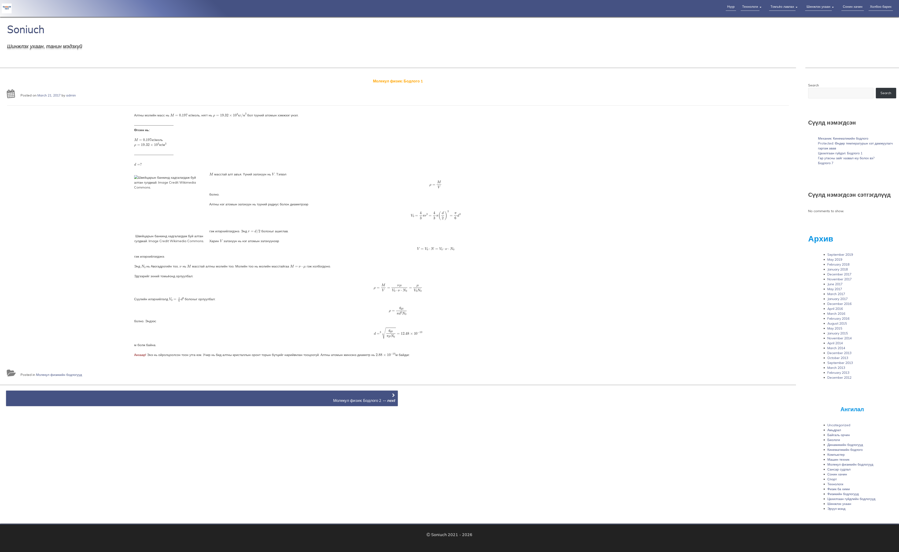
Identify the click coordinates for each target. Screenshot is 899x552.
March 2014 (836, 348)
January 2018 (837, 269)
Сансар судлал (839, 469)
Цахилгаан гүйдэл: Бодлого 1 (840, 153)
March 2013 (836, 368)
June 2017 (835, 284)
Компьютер (836, 454)
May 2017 (834, 289)
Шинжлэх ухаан (818, 6)
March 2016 (836, 313)
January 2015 (837, 333)
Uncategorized (838, 425)
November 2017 (839, 279)
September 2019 (840, 254)
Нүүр (731, 6)
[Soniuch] (83, 8)
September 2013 (840, 363)
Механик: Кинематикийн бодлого (843, 138)
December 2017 (839, 274)
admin (71, 95)
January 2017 (837, 299)
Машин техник (838, 459)
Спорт (832, 479)
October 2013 (837, 358)
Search (813, 85)
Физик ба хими (838, 489)
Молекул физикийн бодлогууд (59, 375)
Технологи (750, 6)
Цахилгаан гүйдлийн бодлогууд (851, 499)
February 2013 (838, 372)
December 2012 (839, 377)
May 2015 (834, 328)
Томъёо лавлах (782, 6)
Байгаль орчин (838, 435)
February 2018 (838, 264)
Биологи (833, 440)
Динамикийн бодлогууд (845, 445)
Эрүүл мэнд (836, 509)
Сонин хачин (852, 6)
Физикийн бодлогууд (843, 494)
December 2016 (839, 304)
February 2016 (838, 318)
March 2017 (836, 294)
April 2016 (835, 309)
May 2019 (834, 259)
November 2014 (839, 338)
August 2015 (837, 323)
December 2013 (839, 353)
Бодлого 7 (825, 163)
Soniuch (25, 29)
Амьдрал (834, 430)
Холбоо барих (881, 6)
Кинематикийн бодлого (845, 450)
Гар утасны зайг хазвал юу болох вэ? (846, 158)
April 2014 (835, 343)
